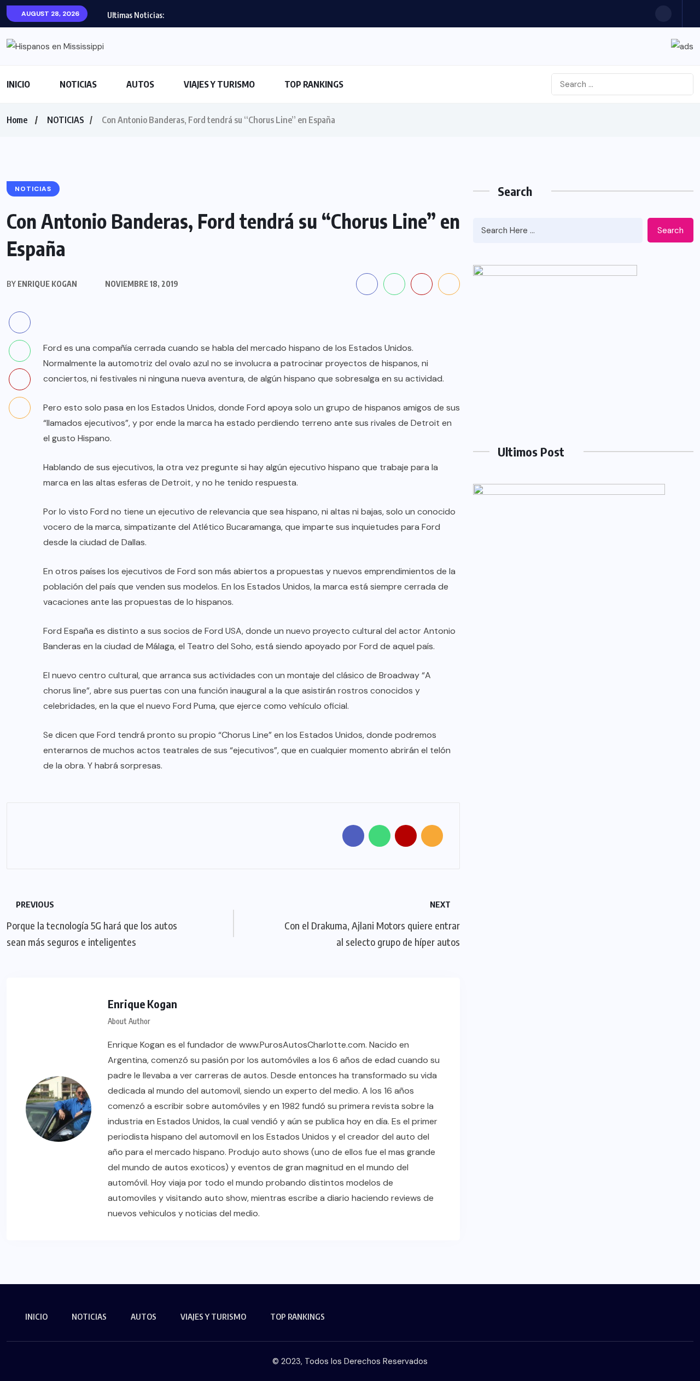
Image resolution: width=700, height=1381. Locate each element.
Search (670, 230)
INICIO (18, 84)
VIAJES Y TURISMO (219, 84)
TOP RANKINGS (313, 84)
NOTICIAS (78, 84)
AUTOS (140, 84)
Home (17, 119)
